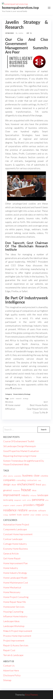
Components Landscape (15, 529)
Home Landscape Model (15, 577)
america (10, 476)
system (12, 514)
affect (5, 476)
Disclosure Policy (12, 675)
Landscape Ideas (11, 621)
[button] (49, 7)
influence (33, 495)
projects (12, 505)
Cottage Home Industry (15, 543)
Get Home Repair (12, 558)
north (24, 500)
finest (38, 484)
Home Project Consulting (15, 597)
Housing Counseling (13, 611)
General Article (11, 553)
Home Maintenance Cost (15, 582)
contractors (32, 480)
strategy (25, 398)
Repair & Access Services (15, 645)
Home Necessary (11, 592)
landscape (42, 495)
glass (44, 485)
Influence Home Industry (15, 616)
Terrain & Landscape (13, 655)
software (42, 510)
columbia (44, 476)
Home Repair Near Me (14, 601)
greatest (7, 490)
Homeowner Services (13, 606)
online (29, 500)
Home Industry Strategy (21, 394)
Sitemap (7, 680)
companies (9, 479)
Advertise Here (11, 670)
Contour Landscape (13, 539)
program (6, 505)
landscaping (8, 500)
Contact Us (9, 665)
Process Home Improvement (17, 635)
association (17, 476)
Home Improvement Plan (15, 563)
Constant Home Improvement (18, 534)
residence (10, 510)
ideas (34, 490)
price (46, 500)
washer (26, 514)
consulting (21, 480)
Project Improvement (13, 640)
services (33, 510)
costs (39, 480)
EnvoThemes (31, 694)
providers (29, 504)
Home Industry (10, 568)
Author (21, 33)
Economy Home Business (15, 548)
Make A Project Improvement (17, 631)
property (19, 505)
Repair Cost (9, 650)
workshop (45, 515)
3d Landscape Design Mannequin (19, 446)
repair (40, 505)
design (6, 484)
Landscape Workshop (13, 626)
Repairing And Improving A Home (19, 455)
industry (25, 495)
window (38, 515)
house (26, 489)
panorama (38, 499)
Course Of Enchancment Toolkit (18, 441)
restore (23, 510)
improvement (11, 495)
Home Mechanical (12, 587)
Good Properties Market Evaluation (21, 451)
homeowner (16, 490)
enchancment (26, 484)
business (27, 475)
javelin (12, 398)
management (17, 500)
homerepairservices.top (20, 8)
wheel (32, 515)
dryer (13, 484)
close (36, 475)
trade (19, 514)
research (18, 398)
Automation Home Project (16, 524)
